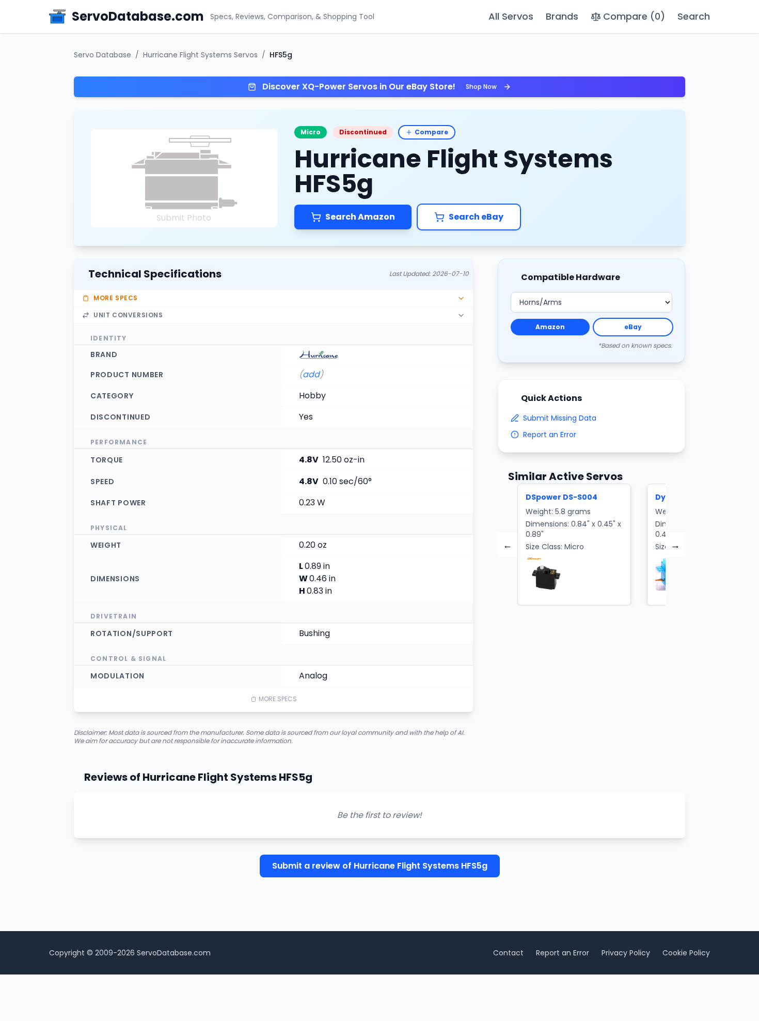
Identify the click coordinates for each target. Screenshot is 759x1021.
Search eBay (476, 217)
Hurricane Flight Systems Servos (200, 55)
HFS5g (281, 55)
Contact (508, 953)
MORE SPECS (278, 699)
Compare (431, 132)
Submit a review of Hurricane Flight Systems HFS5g (379, 866)
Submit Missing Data (559, 418)
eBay (633, 326)
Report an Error (549, 434)
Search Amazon (360, 217)
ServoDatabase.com (174, 953)
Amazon (550, 326)
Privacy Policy (626, 953)
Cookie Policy (686, 953)
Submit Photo (183, 218)
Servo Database (102, 55)
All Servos (510, 16)
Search (693, 16)
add (311, 374)
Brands (562, 16)
